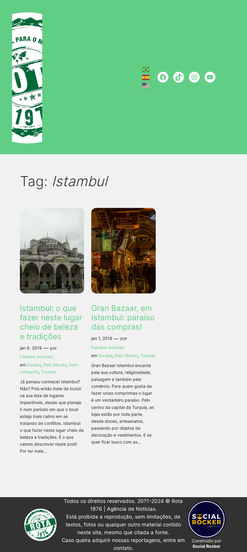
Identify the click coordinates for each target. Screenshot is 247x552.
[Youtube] (210, 77)
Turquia (48, 371)
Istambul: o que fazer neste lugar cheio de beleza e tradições (51, 322)
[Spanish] (146, 77)
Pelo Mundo (55, 364)
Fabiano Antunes (36, 356)
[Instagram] (194, 77)
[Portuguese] (146, 69)
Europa (34, 364)
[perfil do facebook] (163, 77)
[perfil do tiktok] (178, 77)
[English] (146, 85)
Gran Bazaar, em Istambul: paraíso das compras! (123, 317)
